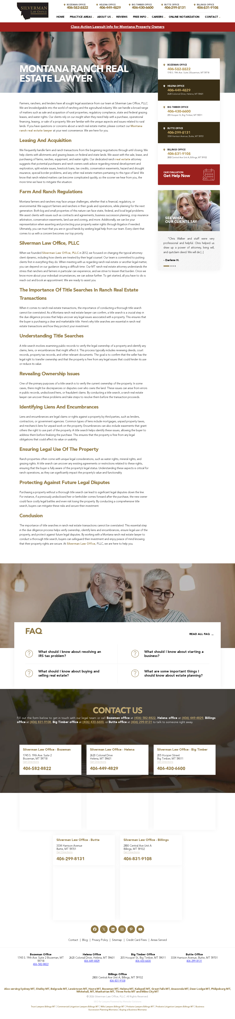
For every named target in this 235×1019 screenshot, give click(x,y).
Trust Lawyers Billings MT (43, 1007)
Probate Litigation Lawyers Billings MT (175, 1007)
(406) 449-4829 (192, 718)
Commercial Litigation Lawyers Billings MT (78, 1007)
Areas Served (159, 940)
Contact (211, 17)
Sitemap (117, 940)
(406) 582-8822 (145, 718)
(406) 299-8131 (141, 722)
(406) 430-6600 (93, 722)
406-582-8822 (37, 769)
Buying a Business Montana (133, 1010)
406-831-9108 (138, 859)
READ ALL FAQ (199, 634)
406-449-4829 (104, 769)
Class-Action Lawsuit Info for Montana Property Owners (117, 27)
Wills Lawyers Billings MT (113, 1007)
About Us (104, 17)
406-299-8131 (70, 859)
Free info (139, 17)
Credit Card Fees (136, 940)
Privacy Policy (100, 940)
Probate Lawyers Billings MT (140, 1007)
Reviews (121, 17)
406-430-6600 (171, 769)
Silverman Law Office (81, 544)
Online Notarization (184, 17)
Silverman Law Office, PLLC (60, 253)
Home (60, 17)
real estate (122, 159)
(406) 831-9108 (40, 722)
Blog (85, 940)
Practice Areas (81, 17)
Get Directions (31, 762)
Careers (157, 17)
